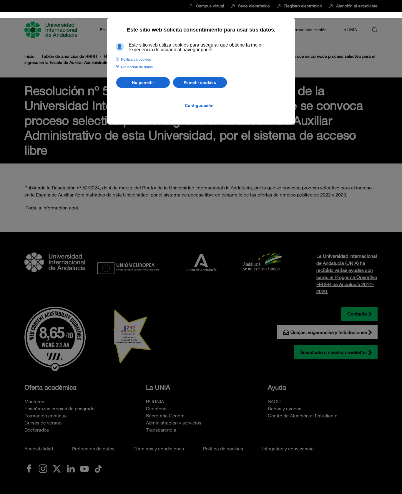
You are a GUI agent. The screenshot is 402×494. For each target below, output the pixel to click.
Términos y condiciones (159, 448)
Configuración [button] (201, 105)
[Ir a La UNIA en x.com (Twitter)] (57, 468)
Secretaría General (166, 415)
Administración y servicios (173, 422)
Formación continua (45, 415)
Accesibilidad (38, 448)
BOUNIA (155, 401)
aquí (73, 207)
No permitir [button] (143, 82)
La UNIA (158, 387)
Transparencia (161, 429)
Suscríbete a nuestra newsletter (333, 352)
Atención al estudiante (357, 6)
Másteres (34, 401)
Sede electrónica (254, 6)
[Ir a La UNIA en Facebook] (29, 468)
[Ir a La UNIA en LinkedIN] (70, 468)
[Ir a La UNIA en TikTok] (98, 468)
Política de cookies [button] (136, 59)
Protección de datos (93, 448)
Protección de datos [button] (137, 67)
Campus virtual (210, 6)
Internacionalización (308, 29)
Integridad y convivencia (288, 448)
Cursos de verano (43, 422)
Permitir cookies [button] (200, 82)
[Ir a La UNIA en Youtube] (84, 468)
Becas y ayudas (284, 408)
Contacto (357, 313)
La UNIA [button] (349, 29)
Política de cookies (223, 448)
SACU (274, 401)
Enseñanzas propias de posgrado (59, 408)
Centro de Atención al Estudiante (303, 415)
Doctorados (36, 429)
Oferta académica (50, 387)
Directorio (156, 408)
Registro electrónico (303, 6)
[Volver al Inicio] (51, 30)
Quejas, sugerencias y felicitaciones (328, 332)
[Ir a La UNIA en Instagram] (43, 468)
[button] (375, 30)
